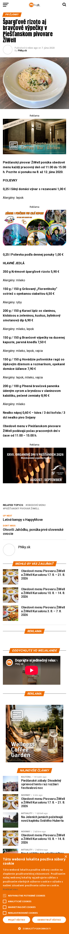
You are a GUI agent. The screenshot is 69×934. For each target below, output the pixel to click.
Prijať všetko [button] (16, 919)
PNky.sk (22, 50)
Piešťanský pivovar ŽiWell (21, 508)
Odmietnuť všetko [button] (49, 919)
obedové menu (36, 505)
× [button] (65, 856)
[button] (34, 928)
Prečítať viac (10, 889)
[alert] (34, 893)
